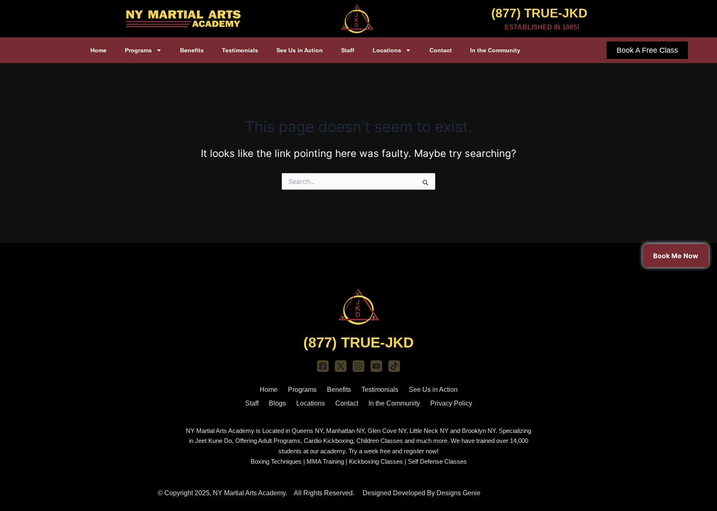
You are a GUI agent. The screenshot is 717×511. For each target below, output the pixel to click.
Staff (347, 50)
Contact (440, 50)
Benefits (192, 50)
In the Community (495, 50)
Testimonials (240, 50)
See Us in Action (299, 50)
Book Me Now (675, 255)
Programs (138, 50)
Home (98, 50)
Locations (387, 50)
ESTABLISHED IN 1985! (542, 27)
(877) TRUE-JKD (539, 13)
